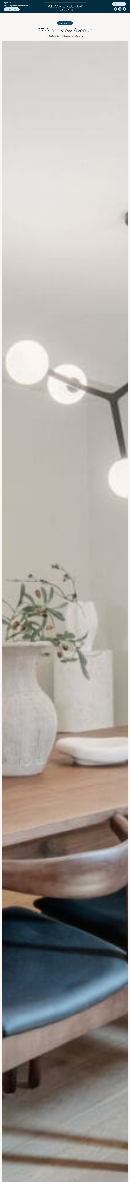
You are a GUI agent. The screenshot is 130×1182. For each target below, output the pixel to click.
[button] (119, 4)
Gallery (54, 36)
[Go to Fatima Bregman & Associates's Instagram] (120, 9)
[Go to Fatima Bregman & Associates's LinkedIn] (124, 9)
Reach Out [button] (12, 9)
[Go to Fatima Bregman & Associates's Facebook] (115, 9)
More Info (73, 36)
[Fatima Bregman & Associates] (65, 6)
